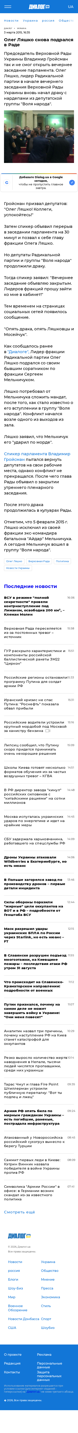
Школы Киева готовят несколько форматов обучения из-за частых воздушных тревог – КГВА (35, 772)
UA (70, 7)
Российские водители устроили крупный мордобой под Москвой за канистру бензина (35, 726)
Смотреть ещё (19, 1212)
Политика (62, 561)
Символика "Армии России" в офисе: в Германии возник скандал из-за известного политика (32, 1193)
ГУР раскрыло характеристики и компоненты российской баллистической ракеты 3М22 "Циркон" (34, 657)
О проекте (13, 1355)
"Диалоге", (18, 351)
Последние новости (30, 586)
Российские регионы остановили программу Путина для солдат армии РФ (35, 681)
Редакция (12, 1363)
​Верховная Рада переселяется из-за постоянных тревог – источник (32, 632)
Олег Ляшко (14, 561)
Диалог (8, 28)
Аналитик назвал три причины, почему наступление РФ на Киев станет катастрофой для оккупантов (35, 1037)
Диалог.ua (33, 1391)
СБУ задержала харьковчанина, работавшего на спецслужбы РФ (34, 841)
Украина (21, 28)
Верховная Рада (39, 561)
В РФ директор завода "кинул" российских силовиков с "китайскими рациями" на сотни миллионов (34, 796)
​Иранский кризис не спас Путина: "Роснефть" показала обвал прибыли (31, 704)
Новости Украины (18, 568)
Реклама (44, 1355)
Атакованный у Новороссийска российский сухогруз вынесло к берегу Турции (34, 1142)
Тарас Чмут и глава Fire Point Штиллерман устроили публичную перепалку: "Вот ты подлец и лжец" (33, 1090)
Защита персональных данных (49, 1376)
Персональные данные (49, 1365)
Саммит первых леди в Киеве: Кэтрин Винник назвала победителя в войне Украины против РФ (32, 1166)
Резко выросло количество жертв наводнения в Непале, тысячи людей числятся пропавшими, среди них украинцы (35, 1064)
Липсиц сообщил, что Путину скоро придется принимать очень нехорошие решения (31, 749)
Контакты (12, 1372)
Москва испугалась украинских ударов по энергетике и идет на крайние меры (34, 821)
